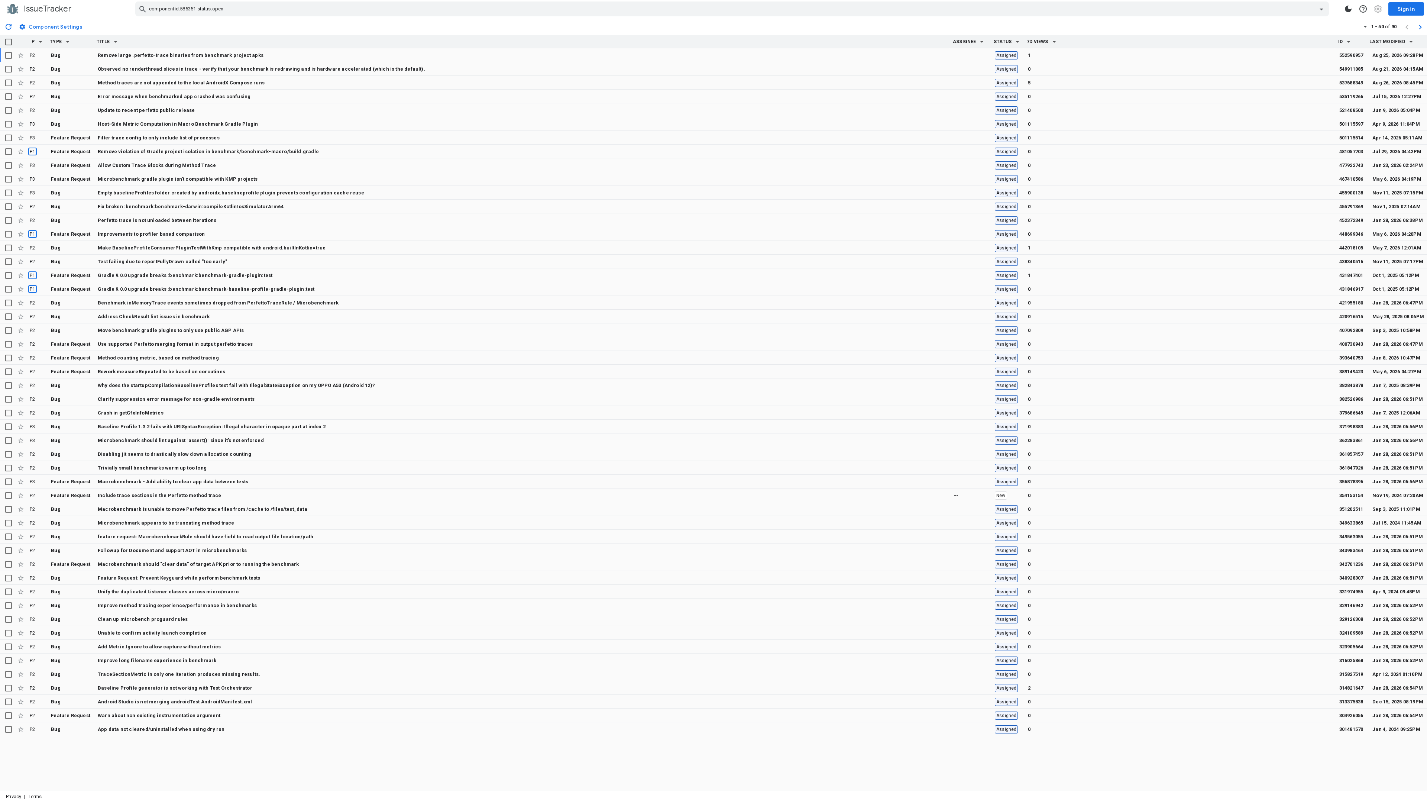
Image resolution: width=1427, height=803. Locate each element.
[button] (40, 41)
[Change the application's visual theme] (1348, 8)
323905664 (1351, 646)
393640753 (1351, 358)
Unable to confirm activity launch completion (152, 633)
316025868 (1351, 660)
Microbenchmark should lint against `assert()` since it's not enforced (181, 440)
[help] (1363, 8)
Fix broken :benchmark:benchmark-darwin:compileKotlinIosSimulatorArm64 (191, 206)
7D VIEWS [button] (1037, 41)
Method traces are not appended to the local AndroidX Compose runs (181, 83)
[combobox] (733, 8)
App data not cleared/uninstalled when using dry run (161, 729)
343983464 (1351, 550)
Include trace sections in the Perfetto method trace (159, 495)
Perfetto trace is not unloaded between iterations (157, 220)
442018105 (1351, 248)
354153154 (1351, 495)
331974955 (1351, 591)
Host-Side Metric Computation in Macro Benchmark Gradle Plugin (178, 124)
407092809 (1351, 330)
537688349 (1351, 83)
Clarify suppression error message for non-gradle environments (176, 399)
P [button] (33, 41)
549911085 (1351, 69)
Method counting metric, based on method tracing (158, 358)
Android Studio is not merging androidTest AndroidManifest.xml (175, 701)
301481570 (1351, 729)
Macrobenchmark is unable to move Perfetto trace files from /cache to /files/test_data (202, 509)
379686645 (1351, 413)
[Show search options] (1321, 8)
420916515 (1351, 316)
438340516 (1351, 261)
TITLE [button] (103, 41)
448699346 (1351, 234)
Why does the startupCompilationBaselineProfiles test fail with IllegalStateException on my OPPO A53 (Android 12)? (236, 385)
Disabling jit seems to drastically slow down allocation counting (174, 454)
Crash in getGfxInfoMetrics (131, 413)
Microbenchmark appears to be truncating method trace (166, 523)
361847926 (1351, 468)
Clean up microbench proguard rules (143, 619)
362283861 (1351, 440)
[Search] (142, 8)
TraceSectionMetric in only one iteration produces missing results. (179, 674)
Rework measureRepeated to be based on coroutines (161, 371)
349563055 (1351, 536)
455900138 (1351, 193)
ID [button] (1340, 41)
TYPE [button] (56, 41)
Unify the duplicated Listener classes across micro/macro (168, 591)
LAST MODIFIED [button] (1387, 41)
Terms (35, 796)
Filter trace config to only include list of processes (159, 138)
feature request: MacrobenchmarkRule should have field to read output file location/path (205, 536)
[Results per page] (1365, 26)
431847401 (1351, 275)
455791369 (1351, 206)
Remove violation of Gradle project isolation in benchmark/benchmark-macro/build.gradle (208, 151)
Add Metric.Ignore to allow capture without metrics (159, 646)
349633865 (1351, 523)
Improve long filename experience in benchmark (157, 660)
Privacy (13, 796)
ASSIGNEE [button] (964, 41)
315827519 (1351, 674)
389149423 (1351, 371)
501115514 (1351, 138)
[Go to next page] (1420, 26)
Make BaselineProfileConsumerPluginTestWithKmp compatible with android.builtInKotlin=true (212, 248)
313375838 (1351, 701)
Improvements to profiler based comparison (151, 234)
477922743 (1351, 165)
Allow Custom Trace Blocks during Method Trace (157, 165)
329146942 (1351, 605)
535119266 (1351, 96)
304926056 (1351, 715)
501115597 (1351, 124)
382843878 (1351, 385)
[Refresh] (8, 26)
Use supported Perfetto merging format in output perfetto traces (175, 344)
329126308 (1351, 619)
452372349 (1351, 220)
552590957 (1351, 55)
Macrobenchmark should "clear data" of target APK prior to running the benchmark (198, 564)
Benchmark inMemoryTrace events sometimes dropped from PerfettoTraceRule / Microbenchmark (218, 303)
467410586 (1351, 179)
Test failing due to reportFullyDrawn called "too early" (162, 261)
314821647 (1351, 688)
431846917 (1351, 289)
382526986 (1351, 399)
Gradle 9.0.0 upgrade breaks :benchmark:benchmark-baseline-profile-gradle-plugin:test (206, 289)
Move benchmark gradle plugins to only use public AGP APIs (171, 330)
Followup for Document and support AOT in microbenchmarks (172, 550)
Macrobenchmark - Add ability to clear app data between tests (173, 481)
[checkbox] (8, 42)
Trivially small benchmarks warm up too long (152, 468)
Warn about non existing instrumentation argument (159, 715)
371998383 (1351, 426)
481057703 (1351, 151)
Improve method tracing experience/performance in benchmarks (177, 605)
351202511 (1351, 509)
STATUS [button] (1003, 41)
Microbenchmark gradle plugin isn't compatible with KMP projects (178, 179)
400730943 (1351, 344)
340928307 (1351, 578)
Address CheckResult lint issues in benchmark (154, 316)
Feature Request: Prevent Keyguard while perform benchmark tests (179, 578)
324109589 (1351, 633)
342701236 (1351, 564)
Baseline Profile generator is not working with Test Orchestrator (175, 688)
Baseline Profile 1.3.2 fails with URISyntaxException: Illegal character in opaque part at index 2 (212, 426)
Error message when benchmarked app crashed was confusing (174, 96)
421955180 (1351, 303)
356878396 (1351, 481)
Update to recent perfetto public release (146, 110)
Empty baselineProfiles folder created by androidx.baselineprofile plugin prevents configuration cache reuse (231, 193)
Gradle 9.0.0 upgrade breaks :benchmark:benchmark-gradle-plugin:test (185, 275)
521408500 (1351, 110)
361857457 (1351, 454)
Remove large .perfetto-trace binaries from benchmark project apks (180, 55)
